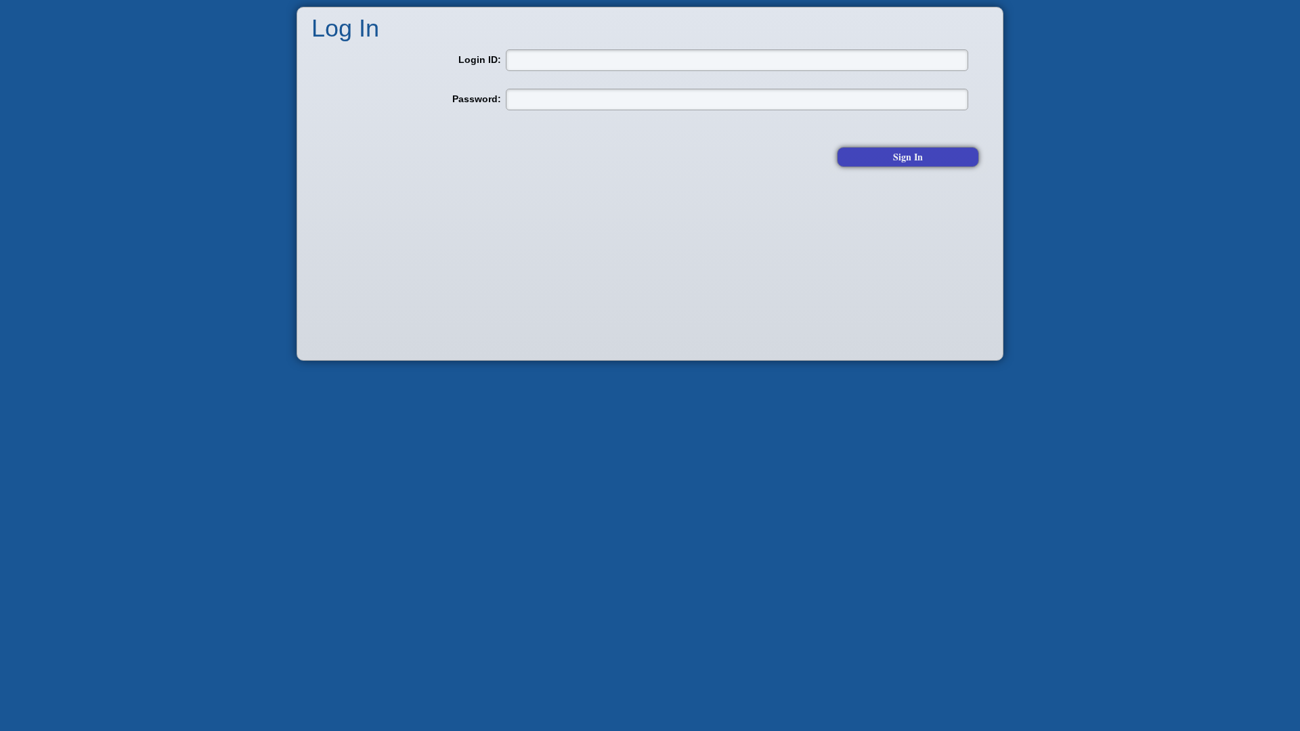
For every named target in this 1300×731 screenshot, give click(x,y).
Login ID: (479, 59)
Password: (476, 98)
